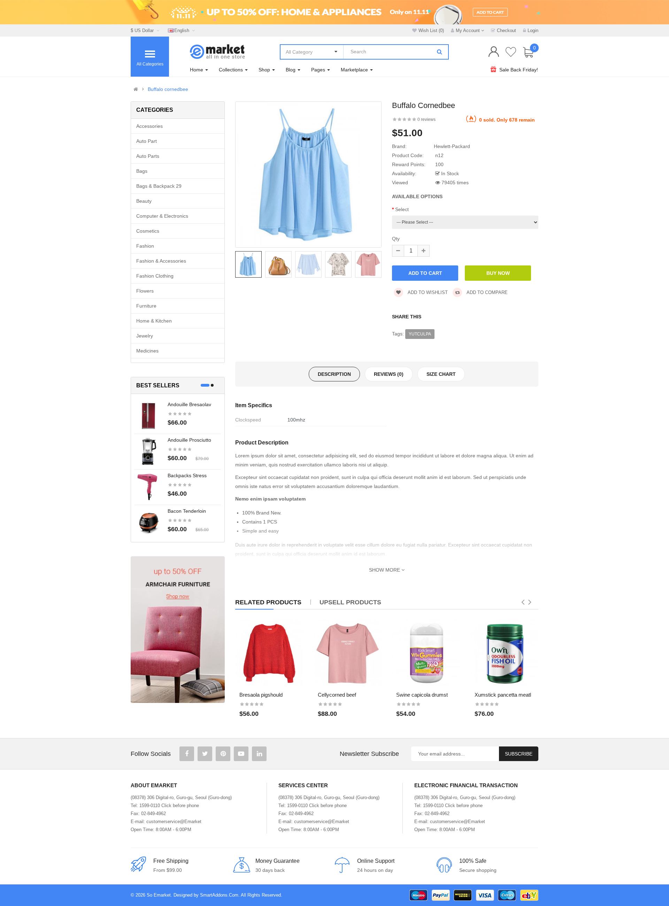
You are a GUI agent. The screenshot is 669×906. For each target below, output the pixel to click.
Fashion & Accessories (161, 261)
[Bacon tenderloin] (148, 522)
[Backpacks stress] (148, 486)
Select (402, 209)
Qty (396, 238)
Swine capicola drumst (422, 695)
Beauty (144, 201)
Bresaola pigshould (261, 695)
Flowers (145, 291)
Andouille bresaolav (189, 404)
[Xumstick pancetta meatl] (504, 653)
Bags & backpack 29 (159, 186)
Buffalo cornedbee (168, 89)
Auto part (146, 141)
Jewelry (144, 336)
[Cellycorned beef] (348, 653)
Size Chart (441, 374)
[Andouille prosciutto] (148, 451)
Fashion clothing (155, 276)
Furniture (146, 306)
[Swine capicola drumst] (426, 653)
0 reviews (426, 119)
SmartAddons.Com (219, 895)
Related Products (268, 602)
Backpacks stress (187, 475)
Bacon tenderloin (187, 511)
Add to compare (487, 292)
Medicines (147, 351)
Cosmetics (147, 231)
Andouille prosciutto (189, 440)
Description (334, 374)
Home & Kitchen (154, 321)
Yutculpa (420, 334)
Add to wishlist (427, 292)
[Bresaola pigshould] (269, 653)
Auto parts (147, 156)
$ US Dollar (143, 30)
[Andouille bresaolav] (148, 415)
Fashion (145, 246)
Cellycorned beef (337, 695)
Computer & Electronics (162, 216)
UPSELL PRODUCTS (350, 602)
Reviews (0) (388, 374)
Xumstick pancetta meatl (503, 695)
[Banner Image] (178, 629)
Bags (141, 171)
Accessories (149, 126)
